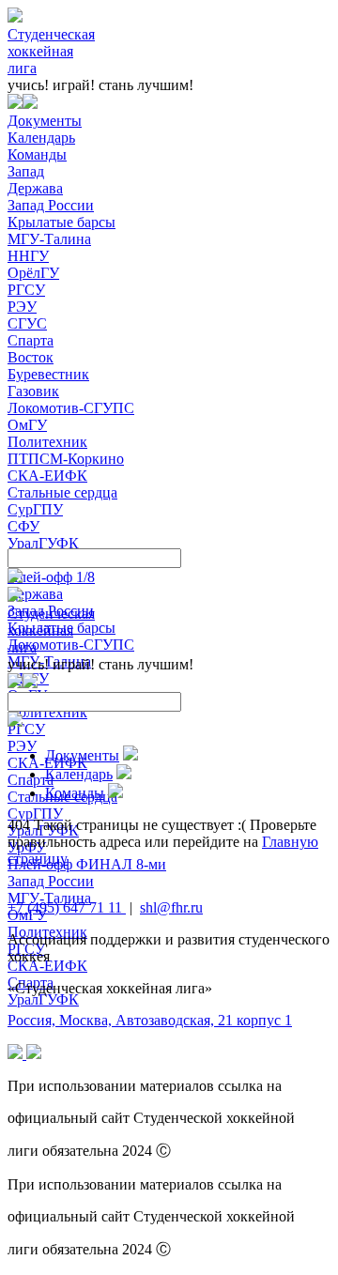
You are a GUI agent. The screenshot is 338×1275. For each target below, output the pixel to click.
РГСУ (26, 290)
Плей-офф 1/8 (51, 577)
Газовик (33, 391)
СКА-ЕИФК (47, 476)
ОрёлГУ (33, 273)
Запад (26, 171)
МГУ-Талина (49, 239)
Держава (35, 188)
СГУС (27, 323)
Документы (45, 121)
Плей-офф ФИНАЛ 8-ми (87, 864)
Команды (37, 154)
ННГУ (28, 256)
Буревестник (48, 374)
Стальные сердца (62, 492)
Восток (31, 357)
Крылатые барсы (61, 222)
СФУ (23, 526)
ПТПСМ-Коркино (66, 459)
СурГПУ (35, 509)
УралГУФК (43, 543)
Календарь (41, 138)
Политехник (47, 442)
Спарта (31, 340)
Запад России (51, 205)
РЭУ (22, 307)
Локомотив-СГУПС (71, 408)
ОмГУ (27, 425)
